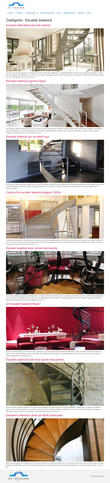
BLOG (59, 13)
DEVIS (89, 13)
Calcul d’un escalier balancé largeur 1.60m (33, 192)
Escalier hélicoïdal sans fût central (28, 25)
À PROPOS (19, 13)
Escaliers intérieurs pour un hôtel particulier (34, 415)
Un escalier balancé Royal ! (23, 304)
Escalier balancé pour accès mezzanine (31, 248)
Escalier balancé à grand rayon (26, 81)
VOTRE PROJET (31, 13)
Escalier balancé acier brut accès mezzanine (35, 359)
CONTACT (81, 13)
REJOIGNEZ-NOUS (69, 13)
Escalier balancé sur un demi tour (27, 136)
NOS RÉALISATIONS (47, 13)
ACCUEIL (10, 13)
